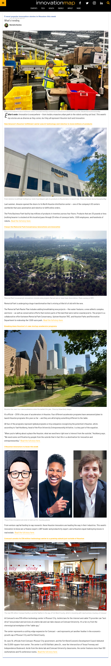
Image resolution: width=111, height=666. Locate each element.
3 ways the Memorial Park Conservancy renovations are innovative (32, 227)
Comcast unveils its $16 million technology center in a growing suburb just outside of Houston (44, 538)
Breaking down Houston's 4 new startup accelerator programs (30, 326)
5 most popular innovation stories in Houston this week (30, 16)
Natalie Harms (15, 25)
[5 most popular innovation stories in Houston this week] (55, 70)
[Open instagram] (94, 3)
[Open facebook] (80, 3)
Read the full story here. (21, 221)
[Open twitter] (87, 3)
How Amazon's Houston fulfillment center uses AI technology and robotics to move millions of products (48, 124)
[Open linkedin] (101, 3)
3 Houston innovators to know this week (21, 446)
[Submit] (108, 3)
